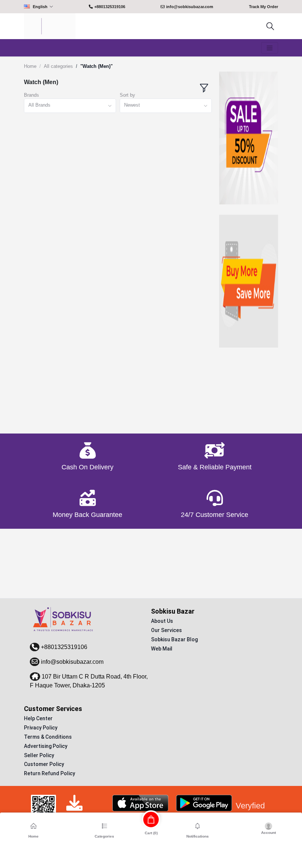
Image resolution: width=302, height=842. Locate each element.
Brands (31, 95)
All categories (58, 66)
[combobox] (70, 106)
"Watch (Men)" (96, 66)
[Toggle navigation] (269, 48)
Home (30, 66)
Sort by (127, 95)
